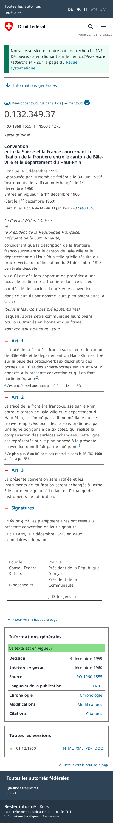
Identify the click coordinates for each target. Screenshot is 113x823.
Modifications (90, 704)
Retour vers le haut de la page (31, 619)
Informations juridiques (21, 816)
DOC (99, 748)
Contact (12, 792)
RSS (44, 806)
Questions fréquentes (22, 788)
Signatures (23, 508)
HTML (68, 748)
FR (78, 9)
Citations (94, 713)
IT (85, 9)
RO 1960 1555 (89, 676)
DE (70, 9)
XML (79, 748)
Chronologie (91, 695)
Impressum (51, 816)
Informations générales (30, 85)
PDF (89, 748)
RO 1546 (83, 208)
